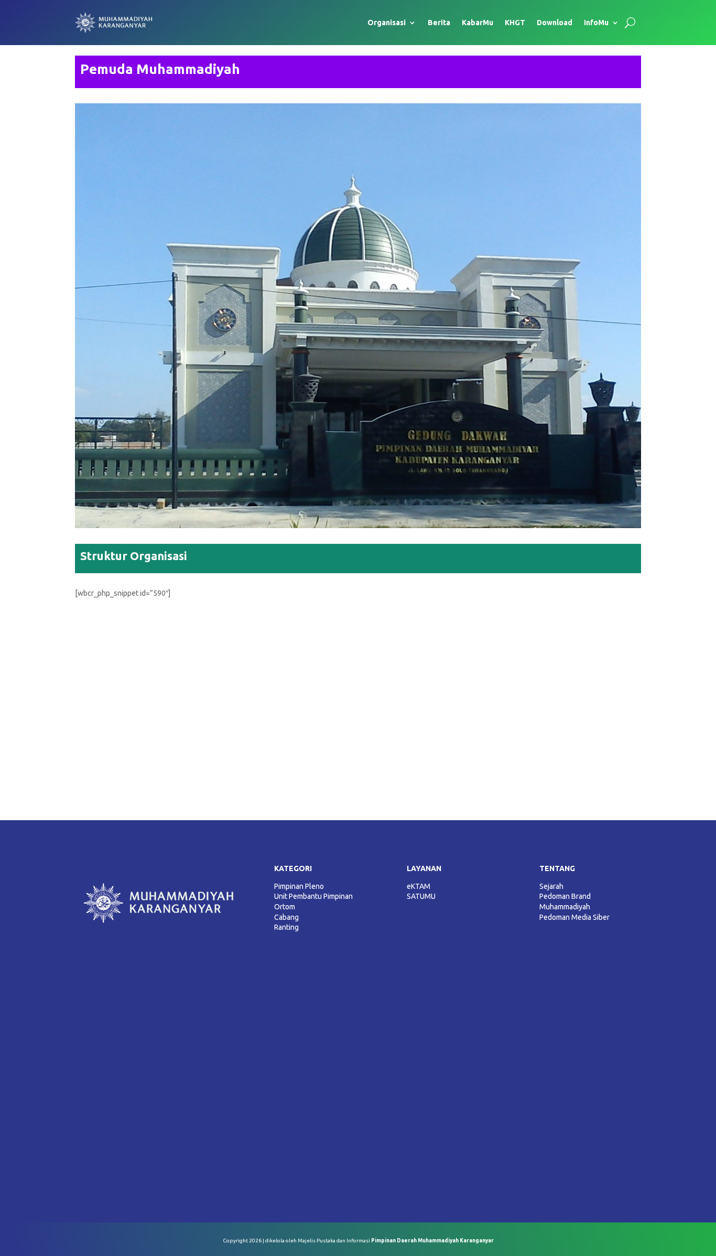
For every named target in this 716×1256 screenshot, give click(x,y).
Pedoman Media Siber (574, 917)
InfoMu (596, 22)
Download (554, 22)
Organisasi (386, 22)
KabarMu (477, 22)
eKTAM (418, 886)
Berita (439, 22)
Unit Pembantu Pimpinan (313, 896)
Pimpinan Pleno (299, 886)
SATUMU (421, 896)
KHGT (515, 22)
